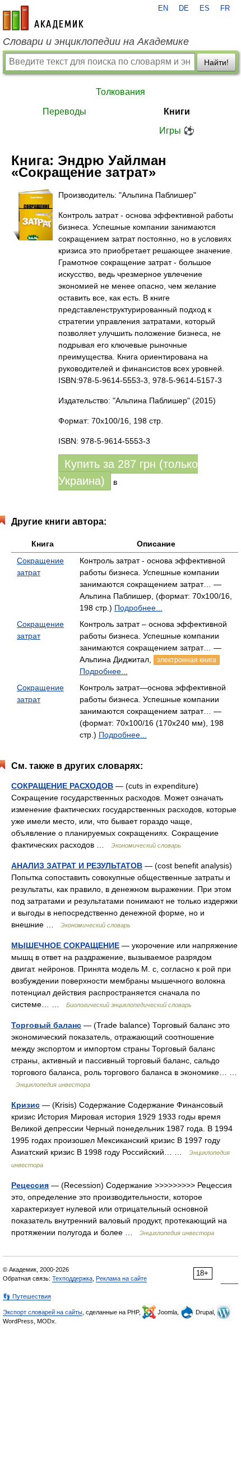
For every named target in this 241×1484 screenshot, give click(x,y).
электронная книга (186, 660)
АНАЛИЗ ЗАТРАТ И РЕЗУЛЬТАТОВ (76, 865)
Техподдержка (72, 1278)
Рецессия (30, 1185)
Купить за (128, 472)
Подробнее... (138, 607)
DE (184, 8)
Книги (177, 111)
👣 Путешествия (27, 1296)
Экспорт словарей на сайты (42, 1312)
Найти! (216, 62)
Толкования (120, 92)
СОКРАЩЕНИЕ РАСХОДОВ (62, 785)
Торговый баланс (46, 1025)
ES (205, 8)
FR (225, 8)
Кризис (25, 1104)
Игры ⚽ (176, 130)
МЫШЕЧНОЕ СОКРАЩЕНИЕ (65, 945)
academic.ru (43, 18)
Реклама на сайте (121, 1278)
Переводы (64, 111)
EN (163, 8)
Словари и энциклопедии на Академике (96, 41)
